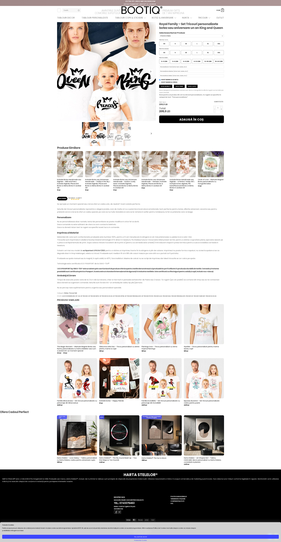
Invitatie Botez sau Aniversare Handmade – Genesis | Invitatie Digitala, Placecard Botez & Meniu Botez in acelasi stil (154, 183)
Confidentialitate (177, 501)
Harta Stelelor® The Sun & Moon (154, 458)
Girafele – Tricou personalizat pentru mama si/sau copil (201, 348)
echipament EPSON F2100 (94, 250)
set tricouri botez (93, 296)
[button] (220, 10)
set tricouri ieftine (118, 296)
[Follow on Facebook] (115, 512)
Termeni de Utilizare (177, 499)
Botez (66, 293)
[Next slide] (150, 71)
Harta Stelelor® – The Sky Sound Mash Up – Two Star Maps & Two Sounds (118, 459)
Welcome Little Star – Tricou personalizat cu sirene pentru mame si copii (119, 348)
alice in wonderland (68, 296)
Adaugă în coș (191, 120)
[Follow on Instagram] (119, 512)
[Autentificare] (59, 10)
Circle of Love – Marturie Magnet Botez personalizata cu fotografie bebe (211, 182)
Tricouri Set (73, 293)
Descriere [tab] (62, 198)
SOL (171, 503)
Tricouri (203, 17)
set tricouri (84, 296)
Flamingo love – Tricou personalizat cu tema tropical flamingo (159, 348)
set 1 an (77, 296)
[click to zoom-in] (106, 71)
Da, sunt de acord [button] (140, 537)
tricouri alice (158, 296)
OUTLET (220, 17)
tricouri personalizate (178, 296)
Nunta (185, 17)
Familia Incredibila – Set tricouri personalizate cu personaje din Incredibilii (161, 402)
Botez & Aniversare (162, 17)
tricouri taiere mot (199, 296)
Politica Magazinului (178, 497)
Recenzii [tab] (71, 198)
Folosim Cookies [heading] (8, 525)
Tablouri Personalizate (95, 17)
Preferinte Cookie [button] (140, 540)
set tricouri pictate (147, 296)
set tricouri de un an (106, 296)
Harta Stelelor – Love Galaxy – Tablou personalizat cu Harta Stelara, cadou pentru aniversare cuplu (77, 459)
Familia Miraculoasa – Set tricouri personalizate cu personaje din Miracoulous (77, 402)
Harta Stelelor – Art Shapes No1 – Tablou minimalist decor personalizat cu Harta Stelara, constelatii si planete (202, 460)
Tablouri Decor (66, 17)
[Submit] (78, 10)
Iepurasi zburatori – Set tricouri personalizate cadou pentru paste (201, 402)
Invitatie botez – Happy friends (111, 401)
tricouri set (189, 296)
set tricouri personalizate (133, 296)
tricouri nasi (167, 296)
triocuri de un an (211, 296)
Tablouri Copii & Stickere (129, 17)
